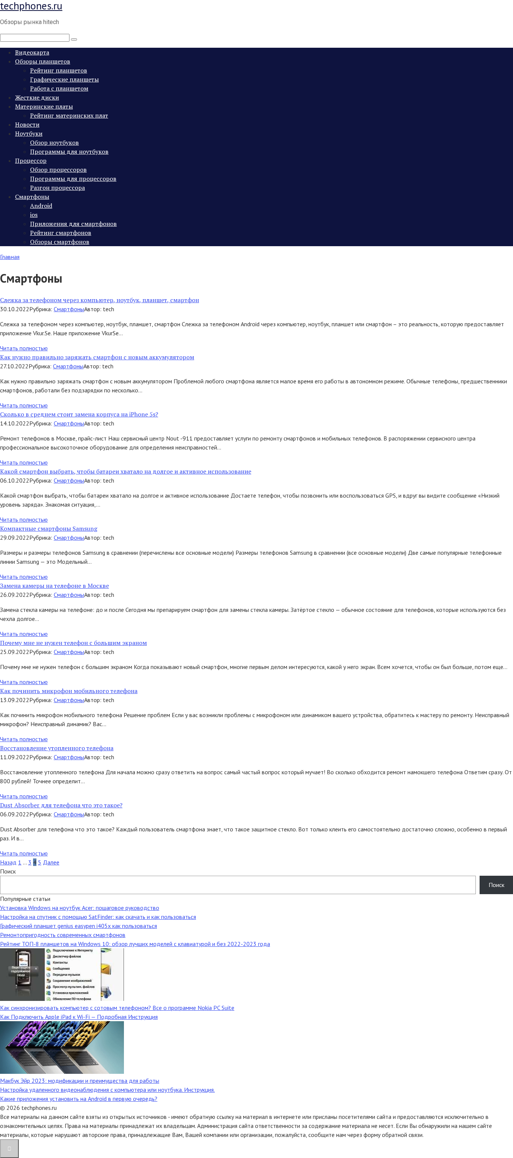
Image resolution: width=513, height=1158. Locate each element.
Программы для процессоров (73, 178)
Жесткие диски (37, 97)
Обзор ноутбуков (54, 142)
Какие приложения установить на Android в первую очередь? (78, 1098)
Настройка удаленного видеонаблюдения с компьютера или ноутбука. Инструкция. (107, 1089)
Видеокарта (32, 52)
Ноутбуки (28, 133)
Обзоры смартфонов (59, 242)
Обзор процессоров (58, 169)
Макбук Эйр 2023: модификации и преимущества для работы (79, 1080)
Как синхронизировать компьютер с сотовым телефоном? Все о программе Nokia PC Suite (117, 1007)
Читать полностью (24, 348)
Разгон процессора (57, 187)
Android (41, 205)
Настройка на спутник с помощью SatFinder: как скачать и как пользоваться (98, 916)
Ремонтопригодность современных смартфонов (62, 935)
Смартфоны (32, 196)
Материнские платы (44, 106)
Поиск (8, 871)
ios (34, 214)
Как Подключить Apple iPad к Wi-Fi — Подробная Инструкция (79, 1016)
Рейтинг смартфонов (60, 233)
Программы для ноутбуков (69, 151)
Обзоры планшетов (42, 61)
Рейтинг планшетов (58, 70)
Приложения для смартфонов (73, 223)
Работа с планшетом (59, 88)
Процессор (31, 160)
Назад (8, 862)
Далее (51, 862)
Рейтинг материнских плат (69, 115)
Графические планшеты (64, 79)
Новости (27, 124)
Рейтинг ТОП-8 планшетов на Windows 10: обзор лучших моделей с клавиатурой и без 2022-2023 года (135, 944)
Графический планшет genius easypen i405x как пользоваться (78, 925)
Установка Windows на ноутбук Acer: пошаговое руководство (79, 907)
